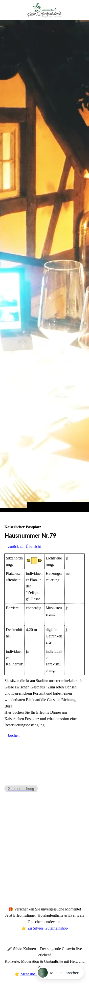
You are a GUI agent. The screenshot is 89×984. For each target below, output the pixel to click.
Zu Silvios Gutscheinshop (47, 928)
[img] (44, 266)
